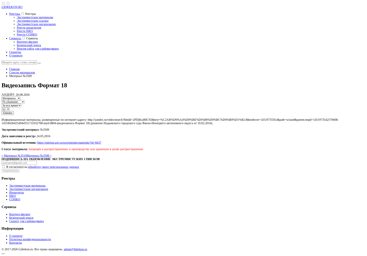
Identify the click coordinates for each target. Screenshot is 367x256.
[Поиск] (39, 63)
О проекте (16, 55)
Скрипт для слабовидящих (26, 221)
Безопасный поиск (29, 45)
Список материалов (22, 72)
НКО (12, 196)
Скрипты (15, 52)
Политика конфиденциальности (30, 239)
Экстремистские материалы (35, 17)
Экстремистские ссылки (33, 20)
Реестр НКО (25, 31)
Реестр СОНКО (27, 34)
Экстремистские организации (36, 24)
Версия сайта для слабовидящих (38, 48)
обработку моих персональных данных (53, 167)
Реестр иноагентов (29, 27)
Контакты (15, 242)
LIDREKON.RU (12, 7)
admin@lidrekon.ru (75, 249)
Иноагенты (16, 192)
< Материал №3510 (14, 155)
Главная (14, 69)
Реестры (15, 13)
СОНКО (14, 199)
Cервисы (15, 38)
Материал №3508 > (39, 155)
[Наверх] (3, 253)
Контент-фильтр (27, 41)
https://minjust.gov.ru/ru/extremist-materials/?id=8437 (69, 142)
